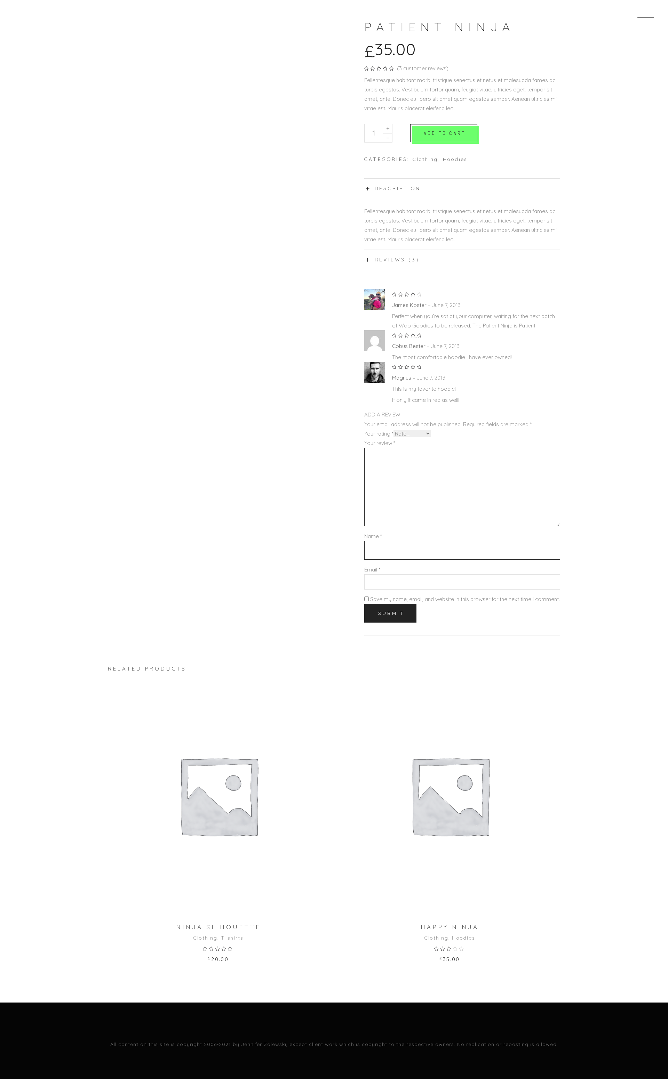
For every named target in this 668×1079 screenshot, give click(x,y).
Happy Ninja (450, 927)
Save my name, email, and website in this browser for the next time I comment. (465, 599)
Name (373, 536)
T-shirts (232, 938)
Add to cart (445, 133)
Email (372, 569)
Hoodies (455, 159)
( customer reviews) (422, 68)
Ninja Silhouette (218, 927)
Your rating (378, 433)
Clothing (425, 159)
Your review (379, 443)
